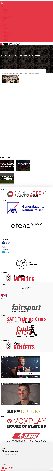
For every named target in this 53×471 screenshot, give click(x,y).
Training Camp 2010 (7, 40)
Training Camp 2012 (7, 38)
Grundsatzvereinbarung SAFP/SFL (8, 11)
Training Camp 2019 (7, 33)
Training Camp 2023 (7, 30)
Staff (3, 8)
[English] (1, 41)
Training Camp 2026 (6, 27)
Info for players (5, 12)
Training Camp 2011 (7, 39)
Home (2, 6)
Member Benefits (3, 17)
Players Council (5, 9)
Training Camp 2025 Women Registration (9, 26)
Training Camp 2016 (7, 35)
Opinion (4, 22)
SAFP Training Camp (4, 25)
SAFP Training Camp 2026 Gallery (24, 164)
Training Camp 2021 (7, 32)
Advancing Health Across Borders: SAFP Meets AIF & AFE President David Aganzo (8, 165)
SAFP (2, 7)
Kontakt (4, 13)
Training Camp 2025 (7, 29)
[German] (3, 41)
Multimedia (4, 23)
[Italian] (5, 41)
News (2, 19)
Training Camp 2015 (7, 36)
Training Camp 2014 (7, 37)
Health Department (5, 10)
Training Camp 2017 (7, 34)
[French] (4, 41)
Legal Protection (5, 18)
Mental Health (5, 24)
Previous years (5, 28)
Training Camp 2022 (7, 31)
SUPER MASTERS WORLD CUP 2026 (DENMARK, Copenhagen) (8, 178)
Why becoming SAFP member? (7, 16)
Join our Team (5, 15)
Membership (3, 14)
